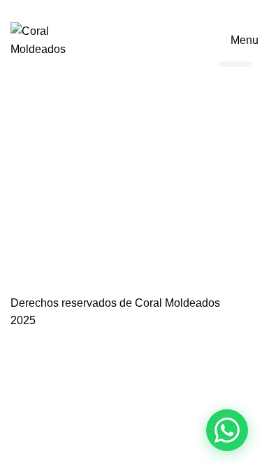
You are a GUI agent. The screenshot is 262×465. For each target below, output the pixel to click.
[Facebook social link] (99, 9)
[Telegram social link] (163, 9)
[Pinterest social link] (131, 9)
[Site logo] (57, 39)
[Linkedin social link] (147, 9)
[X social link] (115, 9)
